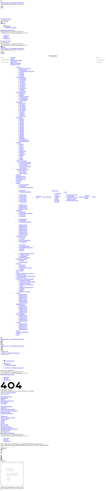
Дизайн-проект (5, 419)
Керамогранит (4, 398)
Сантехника (4, 403)
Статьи (2, 423)
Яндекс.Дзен (7, 38)
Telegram (6, 37)
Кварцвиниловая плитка (7, 401)
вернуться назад (5, 392)
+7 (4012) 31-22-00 (6, 18)
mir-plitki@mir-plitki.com (8, 30)
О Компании (4, 416)
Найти (2, 448)
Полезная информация (7, 413)
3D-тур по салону (5, 426)
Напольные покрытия (6, 406)
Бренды (3, 421)
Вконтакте (6, 35)
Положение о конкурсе (7, 427)
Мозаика (3, 399)
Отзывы (3, 420)
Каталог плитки (5, 394)
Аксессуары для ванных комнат (9, 410)
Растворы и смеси (5, 412)
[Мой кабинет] (1, 343)
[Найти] (2, 7)
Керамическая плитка (6, 396)
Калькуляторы (4, 424)
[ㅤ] (16, 193)
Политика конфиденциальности (9, 428)
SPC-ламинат (4, 402)
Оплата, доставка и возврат (8, 417)
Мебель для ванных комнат (8, 409)
